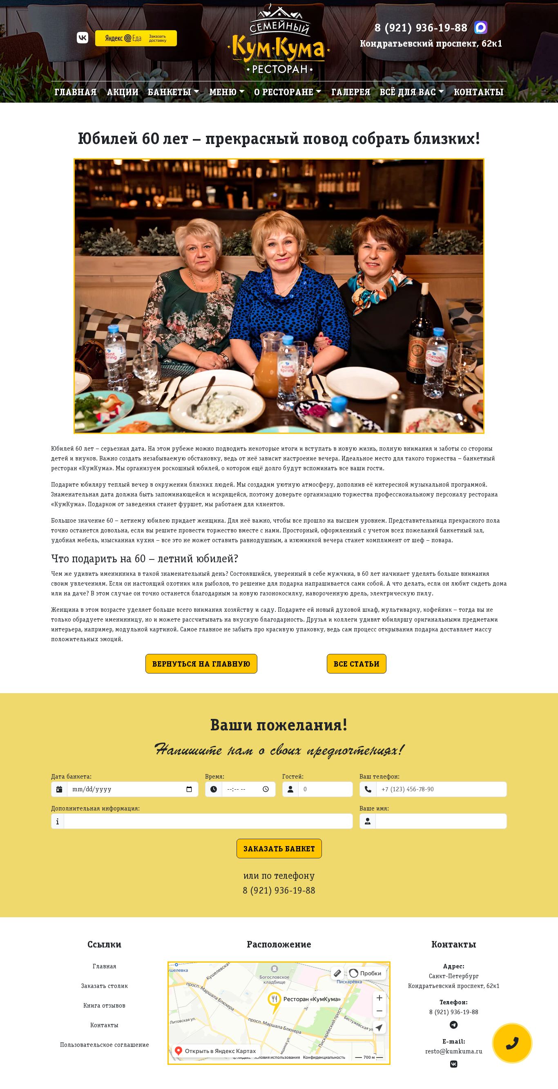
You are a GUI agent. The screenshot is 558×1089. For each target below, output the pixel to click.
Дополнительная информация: (95, 808)
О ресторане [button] (283, 92)
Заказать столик (104, 986)
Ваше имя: (374, 808)
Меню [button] (223, 92)
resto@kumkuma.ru (453, 1051)
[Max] (480, 27)
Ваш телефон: (379, 776)
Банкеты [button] (169, 92)
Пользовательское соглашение (104, 1045)
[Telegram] (454, 1025)
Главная (75, 92)
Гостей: (293, 776)
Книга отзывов (104, 1005)
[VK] (82, 40)
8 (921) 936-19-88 (421, 27)
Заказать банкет (279, 848)
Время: (214, 776)
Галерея (351, 92)
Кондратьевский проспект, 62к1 (431, 43)
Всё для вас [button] (408, 92)
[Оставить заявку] (512, 1043)
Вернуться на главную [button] (201, 664)
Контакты (479, 92)
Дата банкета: (71, 776)
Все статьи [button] (356, 664)
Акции (122, 92)
